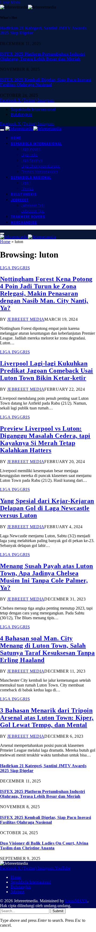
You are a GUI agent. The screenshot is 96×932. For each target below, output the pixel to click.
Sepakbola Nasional (31, 177)
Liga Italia (29, 155)
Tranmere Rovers (28, 216)
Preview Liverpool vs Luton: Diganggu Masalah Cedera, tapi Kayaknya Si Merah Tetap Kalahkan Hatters (45, 439)
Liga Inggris (31, 149)
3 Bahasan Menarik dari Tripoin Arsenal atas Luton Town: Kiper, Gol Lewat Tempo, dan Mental (47, 717)
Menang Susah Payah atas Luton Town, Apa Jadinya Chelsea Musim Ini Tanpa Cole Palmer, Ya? (46, 576)
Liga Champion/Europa (40, 166)
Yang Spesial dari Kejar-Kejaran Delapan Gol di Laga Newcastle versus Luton (47, 508)
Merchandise (24, 222)
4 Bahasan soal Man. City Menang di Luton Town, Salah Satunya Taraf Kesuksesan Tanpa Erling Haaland (47, 649)
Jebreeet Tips (33, 211)
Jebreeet (20, 200)
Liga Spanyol (32, 160)
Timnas (27, 189)
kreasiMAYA (76, 901)
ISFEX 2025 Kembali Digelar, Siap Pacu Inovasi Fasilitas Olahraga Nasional (45, 82)
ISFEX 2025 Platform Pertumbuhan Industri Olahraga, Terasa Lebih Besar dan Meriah (42, 56)
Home (16, 138)
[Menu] (2, 130)
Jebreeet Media (25, 319)
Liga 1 (26, 183)
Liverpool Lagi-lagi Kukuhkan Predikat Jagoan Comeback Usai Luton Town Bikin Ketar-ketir (46, 370)
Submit (58, 911)
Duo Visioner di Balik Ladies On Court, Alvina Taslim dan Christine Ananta (44, 845)
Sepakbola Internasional (33, 109)
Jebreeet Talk (33, 205)
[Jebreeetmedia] (33, 128)
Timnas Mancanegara (39, 172)
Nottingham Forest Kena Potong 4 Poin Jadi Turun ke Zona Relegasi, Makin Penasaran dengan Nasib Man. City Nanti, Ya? (46, 293)
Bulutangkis (21, 114)
